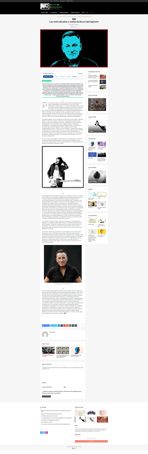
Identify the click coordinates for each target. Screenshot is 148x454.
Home (59, 16)
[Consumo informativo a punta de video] (102, 144)
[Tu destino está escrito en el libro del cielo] (102, 220)
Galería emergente (75, 12)
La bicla (99, 198)
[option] (97, 104)
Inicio (51, 1)
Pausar (56, 76)
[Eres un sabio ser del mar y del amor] (102, 231)
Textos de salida (44, 12)
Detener (69, 76)
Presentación (69, 1)
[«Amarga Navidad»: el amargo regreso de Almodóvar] (77, 350)
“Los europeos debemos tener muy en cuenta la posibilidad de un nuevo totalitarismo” (62, 356)
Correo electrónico (47, 387)
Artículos (64, 16)
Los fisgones (90, 207)
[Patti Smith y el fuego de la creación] (103, 87)
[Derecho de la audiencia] (91, 420)
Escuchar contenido (48, 76)
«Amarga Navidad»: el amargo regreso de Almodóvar (92, 148)
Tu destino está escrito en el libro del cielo (101, 225)
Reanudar (62, 76)
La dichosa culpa (91, 224)
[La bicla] (102, 194)
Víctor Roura (52, 332)
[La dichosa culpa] (92, 220)
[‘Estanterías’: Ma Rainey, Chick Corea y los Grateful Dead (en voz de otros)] (103, 77)
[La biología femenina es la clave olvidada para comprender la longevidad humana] (102, 413)
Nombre (44, 382)
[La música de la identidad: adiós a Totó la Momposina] (103, 82)
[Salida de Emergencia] (51, 6)
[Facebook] (41, 429)
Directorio (56, 1)
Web (65, 387)
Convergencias (53, 12)
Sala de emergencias (64, 12)
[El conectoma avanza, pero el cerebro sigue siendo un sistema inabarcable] (91, 413)
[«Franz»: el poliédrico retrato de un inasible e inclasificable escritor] (102, 154)
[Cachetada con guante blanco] (80, 420)
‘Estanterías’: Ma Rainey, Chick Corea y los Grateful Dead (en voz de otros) (93, 76)
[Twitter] (42, 429)
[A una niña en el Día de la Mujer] (102, 204)
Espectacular (90, 158)
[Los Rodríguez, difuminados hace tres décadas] (48, 350)
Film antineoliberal (93, 181)
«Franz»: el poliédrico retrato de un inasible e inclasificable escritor (102, 159)
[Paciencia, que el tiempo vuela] (92, 194)
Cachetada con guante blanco (95, 131)
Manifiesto (62, 1)
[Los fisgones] (92, 204)
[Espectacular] (92, 154)
